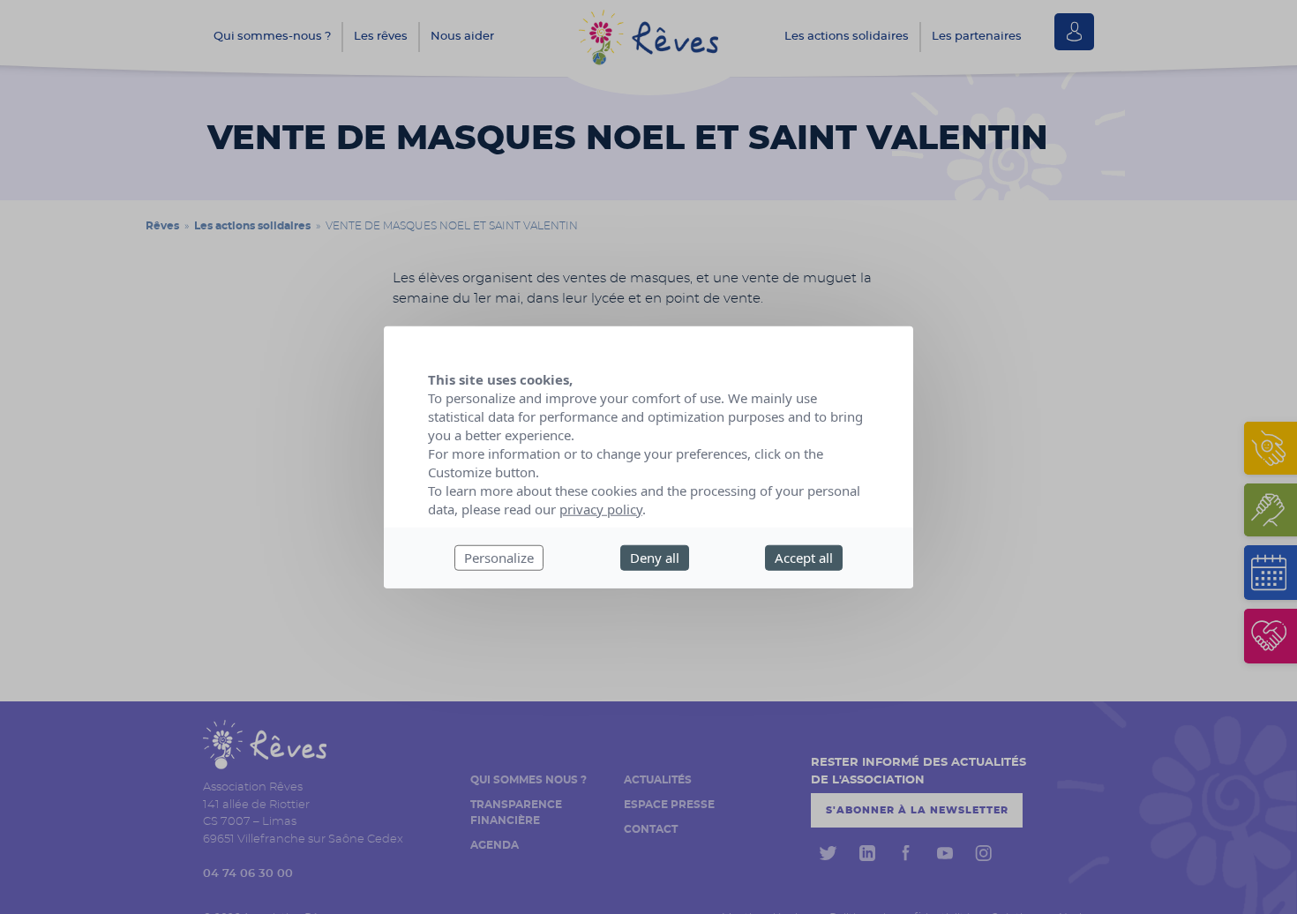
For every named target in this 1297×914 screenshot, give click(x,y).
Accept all (804, 557)
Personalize (499, 557)
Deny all (654, 557)
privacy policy (600, 509)
